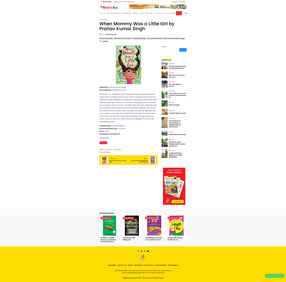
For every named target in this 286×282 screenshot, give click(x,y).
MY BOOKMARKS (160, 265)
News (100, 13)
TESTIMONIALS (173, 265)
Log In (167, 13)
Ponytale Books (117, 149)
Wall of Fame (149, 13)
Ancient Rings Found (177, 113)
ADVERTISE (138, 265)
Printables (135, 13)
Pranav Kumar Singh (105, 152)
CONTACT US (122, 265)
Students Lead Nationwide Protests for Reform (177, 144)
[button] (164, 1)
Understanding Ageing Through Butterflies (175, 155)
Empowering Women (177, 134)
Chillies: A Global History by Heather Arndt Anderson (108, 240)
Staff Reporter (111, 34)
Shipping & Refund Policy (132, 278)
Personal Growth (114, 13)
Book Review (103, 19)
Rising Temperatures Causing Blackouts (177, 67)
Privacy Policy (158, 278)
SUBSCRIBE (179, 13)
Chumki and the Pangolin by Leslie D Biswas (139, 161)
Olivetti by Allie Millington (129, 239)
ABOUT (130, 265)
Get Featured (157, 13)
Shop (163, 13)
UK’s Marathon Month (175, 85)
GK (104, 13)
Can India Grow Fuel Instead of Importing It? (177, 95)
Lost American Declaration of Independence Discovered (175, 124)
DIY (108, 13)
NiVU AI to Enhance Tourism (176, 76)
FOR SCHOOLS (148, 265)
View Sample (173, 13)
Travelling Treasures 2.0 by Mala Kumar (153, 239)
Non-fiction (108, 149)
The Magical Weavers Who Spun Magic (129, 2)
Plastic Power (174, 105)
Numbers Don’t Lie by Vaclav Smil (117, 161)
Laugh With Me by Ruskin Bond (175, 239)
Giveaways (142, 13)
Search (164, 47)
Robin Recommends (126, 13)
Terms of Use (147, 278)
